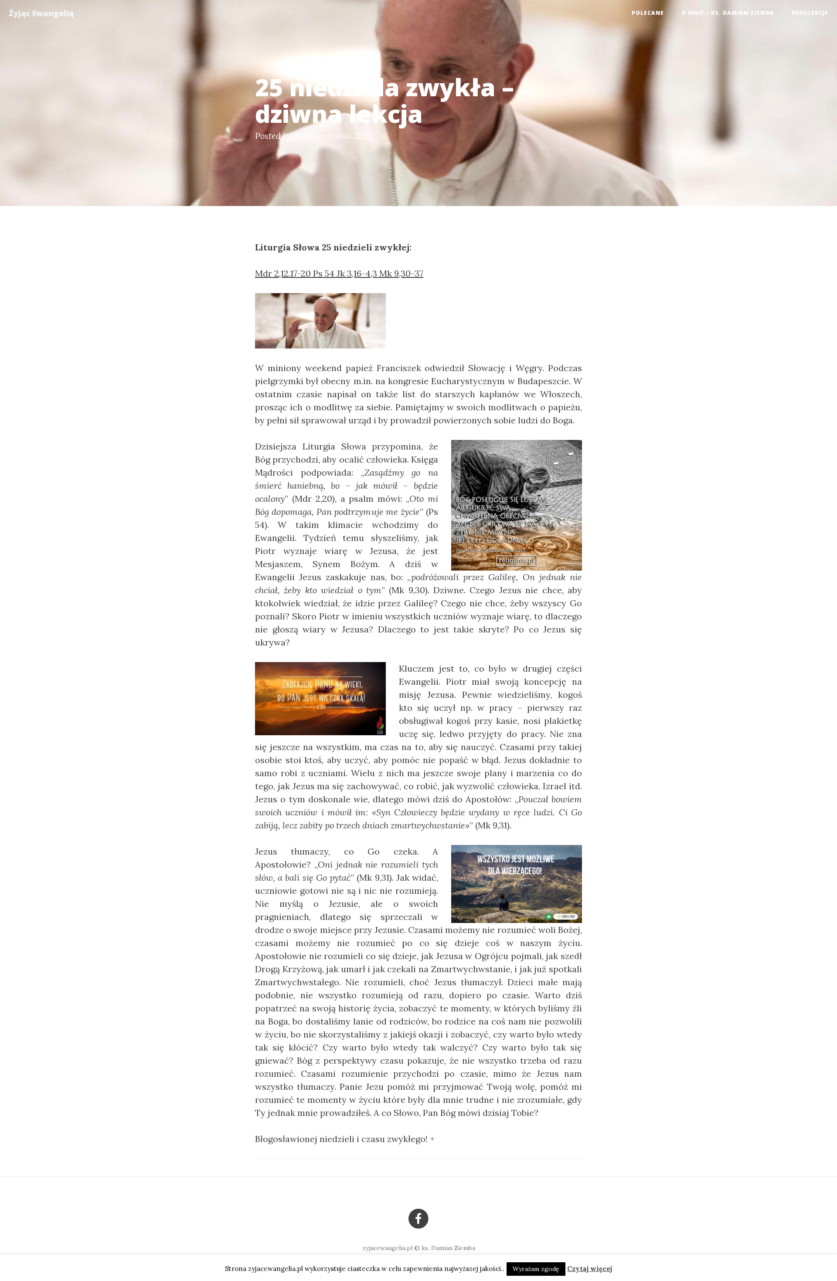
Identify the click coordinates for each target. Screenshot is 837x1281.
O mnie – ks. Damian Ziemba (727, 13)
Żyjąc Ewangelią (41, 13)
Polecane (648, 13)
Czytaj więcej (589, 1268)
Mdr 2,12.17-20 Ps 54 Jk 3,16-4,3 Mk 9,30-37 (339, 273)
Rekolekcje (810, 13)
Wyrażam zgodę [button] (536, 1269)
